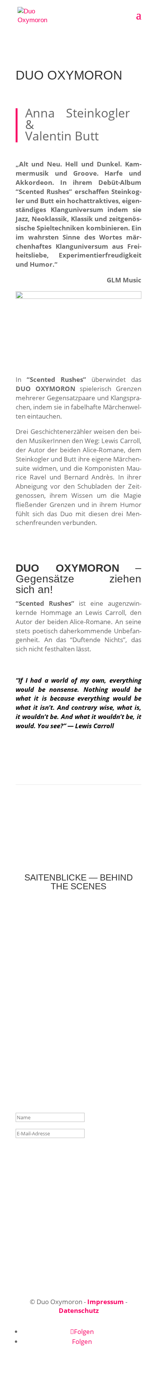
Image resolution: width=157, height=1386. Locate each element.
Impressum (105, 1301)
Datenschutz (79, 1310)
